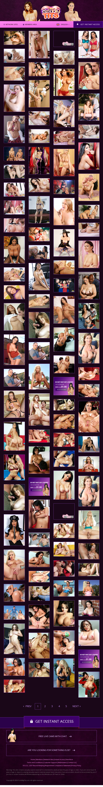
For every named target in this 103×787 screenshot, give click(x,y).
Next (75, 706)
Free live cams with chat (53, 736)
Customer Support (50, 762)
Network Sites (12, 24)
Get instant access (90, 24)
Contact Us (72, 762)
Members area (31, 24)
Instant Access (60, 759)
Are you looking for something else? (49, 750)
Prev (28, 706)
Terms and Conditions (35, 762)
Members (39, 759)
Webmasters (62, 762)
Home (33, 759)
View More (69, 759)
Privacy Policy (76, 765)
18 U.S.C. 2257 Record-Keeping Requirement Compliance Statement (46, 765)
